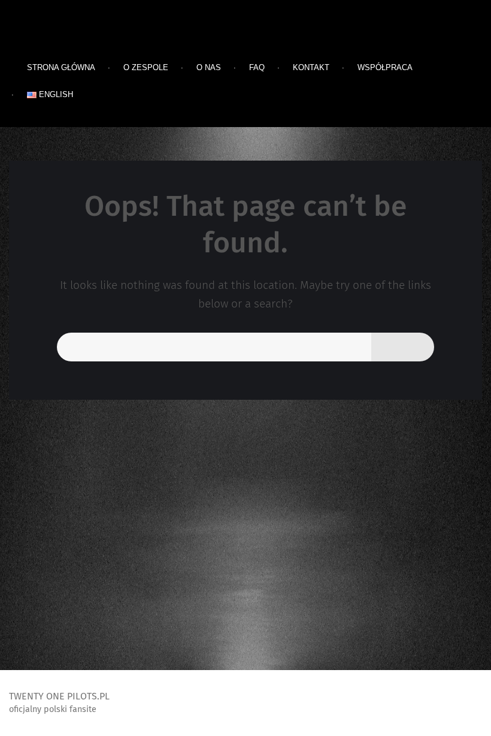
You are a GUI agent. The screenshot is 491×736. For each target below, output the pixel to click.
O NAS (208, 67)
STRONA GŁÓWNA (61, 67)
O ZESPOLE (145, 67)
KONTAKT (311, 67)
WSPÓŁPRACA (385, 67)
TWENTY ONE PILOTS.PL (102, 39)
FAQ (257, 67)
